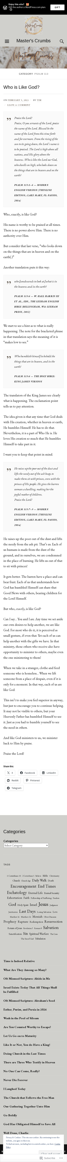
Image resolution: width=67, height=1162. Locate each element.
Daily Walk (39, 880)
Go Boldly (10, 1115)
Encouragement (23, 886)
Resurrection (53, 921)
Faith (26, 898)
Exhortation (14, 898)
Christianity (54, 875)
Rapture (23, 921)
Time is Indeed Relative (19, 961)
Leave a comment (18, 105)
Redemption (36, 922)
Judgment (54, 905)
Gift (57, 7)
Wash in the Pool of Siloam (21, 1018)
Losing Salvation (44, 911)
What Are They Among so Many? (24, 970)
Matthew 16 (14, 917)
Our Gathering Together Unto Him (26, 1106)
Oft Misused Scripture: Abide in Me (26, 979)
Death (51, 880)
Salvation (51, 927)
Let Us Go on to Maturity (19, 1036)
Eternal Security (51, 893)
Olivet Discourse (50, 917)
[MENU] (7, 41)
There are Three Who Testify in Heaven (29, 1062)
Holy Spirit (23, 905)
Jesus (43, 903)
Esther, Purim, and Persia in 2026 (25, 1009)
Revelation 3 (28, 928)
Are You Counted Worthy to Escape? (27, 1027)
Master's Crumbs (33, 40)
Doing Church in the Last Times (24, 1054)
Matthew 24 (26, 916)
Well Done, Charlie (15, 1133)
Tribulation (40, 938)
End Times (47, 886)
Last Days (27, 911)
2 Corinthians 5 (28, 876)
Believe (38, 875)
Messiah (38, 917)
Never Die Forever (15, 1080)
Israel (33, 904)
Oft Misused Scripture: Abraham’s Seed (29, 1001)
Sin (25, 933)
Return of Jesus (15, 928)
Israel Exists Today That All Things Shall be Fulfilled (30, 989)
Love (55, 911)
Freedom (56, 898)
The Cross (54, 934)
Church (16, 880)
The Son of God (27, 938)
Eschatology (17, 892)
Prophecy (10, 921)
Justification (13, 912)
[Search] (58, 41)
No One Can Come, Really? (21, 1071)
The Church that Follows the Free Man (28, 1098)
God (12, 904)
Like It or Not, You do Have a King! (26, 1045)
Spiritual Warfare (39, 934)
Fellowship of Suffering (41, 898)
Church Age (26, 880)
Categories (10, 841)
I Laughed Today (14, 1089)
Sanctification (15, 933)
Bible (45, 875)
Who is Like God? (21, 87)
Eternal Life (35, 893)
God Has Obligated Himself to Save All (29, 1124)
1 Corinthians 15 (14, 875)
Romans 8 (38, 928)
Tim (39, 100)
